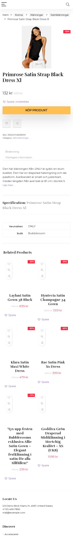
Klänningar (36, 14)
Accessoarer (12, 534)
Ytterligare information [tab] (18, 157)
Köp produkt (36, 110)
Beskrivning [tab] (12, 151)
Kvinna (19, 14)
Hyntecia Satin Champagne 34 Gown (53, 299)
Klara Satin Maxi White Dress (19, 366)
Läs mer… (9, 185)
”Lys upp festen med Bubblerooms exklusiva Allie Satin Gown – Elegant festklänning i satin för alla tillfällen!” (19, 446)
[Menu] (4, 4)
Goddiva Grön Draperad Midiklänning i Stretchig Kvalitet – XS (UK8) (53, 439)
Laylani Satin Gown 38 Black (20, 297)
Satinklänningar (60, 14)
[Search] (68, 4)
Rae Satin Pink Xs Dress (53, 364)
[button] (16, 102)
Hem (6, 14)
